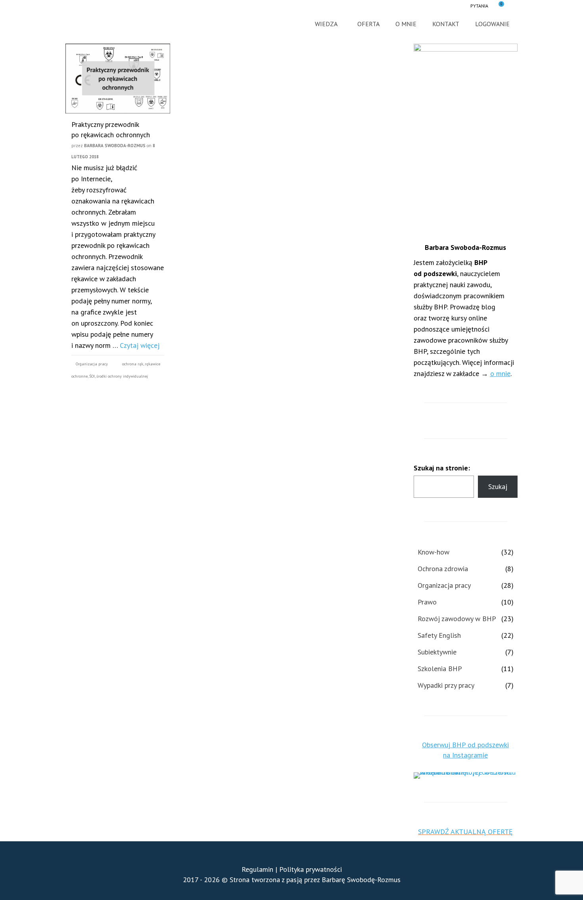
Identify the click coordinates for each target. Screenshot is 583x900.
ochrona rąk (132, 364)
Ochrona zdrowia (443, 568)
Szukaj (497, 486)
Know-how (433, 552)
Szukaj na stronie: (442, 467)
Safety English (439, 635)
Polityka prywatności (310, 869)
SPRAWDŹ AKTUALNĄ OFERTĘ (465, 831)
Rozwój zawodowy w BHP (457, 618)
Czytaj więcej (139, 345)
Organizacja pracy (92, 364)
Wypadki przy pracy (446, 685)
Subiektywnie (437, 651)
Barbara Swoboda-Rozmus (115, 145)
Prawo (427, 601)
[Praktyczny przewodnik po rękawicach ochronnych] (117, 78)
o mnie (500, 373)
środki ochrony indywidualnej (122, 376)
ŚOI (92, 376)
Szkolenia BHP (440, 668)
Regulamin (257, 869)
